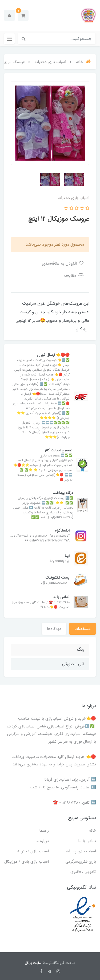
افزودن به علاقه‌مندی (60, 263)
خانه (92, 830)
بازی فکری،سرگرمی (80, 861)
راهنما (44, 830)
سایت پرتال (33, 963)
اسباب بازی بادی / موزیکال (26, 861)
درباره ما (42, 841)
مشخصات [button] (82, 629)
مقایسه (70, 275)
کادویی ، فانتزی (83, 872)
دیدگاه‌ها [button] (54, 629)
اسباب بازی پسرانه (81, 851)
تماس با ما (87, 841)
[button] (23, 15)
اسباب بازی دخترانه (33, 851)
